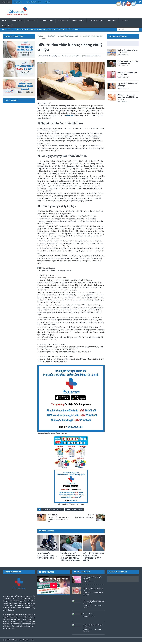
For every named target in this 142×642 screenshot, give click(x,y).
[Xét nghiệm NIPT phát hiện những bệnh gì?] (111, 63)
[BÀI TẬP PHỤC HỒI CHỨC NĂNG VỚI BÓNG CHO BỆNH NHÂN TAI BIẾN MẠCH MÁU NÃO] (71, 543)
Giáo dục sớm (46, 21)
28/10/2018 (87, 616)
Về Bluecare (6, 2)
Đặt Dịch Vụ (18, 2)
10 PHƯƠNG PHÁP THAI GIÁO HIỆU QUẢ (92, 578)
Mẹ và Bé (30, 21)
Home (4, 21)
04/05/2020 (122, 77)
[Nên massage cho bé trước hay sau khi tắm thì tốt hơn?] (111, 97)
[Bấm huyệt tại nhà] (76, 616)
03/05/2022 (122, 66)
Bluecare (17, 640)
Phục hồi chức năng (74, 509)
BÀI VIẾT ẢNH (77, 21)
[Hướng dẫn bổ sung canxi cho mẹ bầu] (111, 74)
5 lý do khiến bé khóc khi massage (127, 85)
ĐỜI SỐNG (112, 21)
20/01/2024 (122, 88)
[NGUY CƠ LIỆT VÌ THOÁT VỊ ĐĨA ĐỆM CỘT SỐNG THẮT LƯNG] (48, 543)
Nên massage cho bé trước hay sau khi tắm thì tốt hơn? (128, 97)
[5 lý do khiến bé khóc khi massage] (111, 86)
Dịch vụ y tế (7, 25)
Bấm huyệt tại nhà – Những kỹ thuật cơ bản (93, 626)
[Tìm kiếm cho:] (128, 29)
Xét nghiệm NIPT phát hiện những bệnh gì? (128, 62)
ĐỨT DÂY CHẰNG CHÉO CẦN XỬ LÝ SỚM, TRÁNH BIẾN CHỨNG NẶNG (93, 556)
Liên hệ (47, 2)
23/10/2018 (87, 592)
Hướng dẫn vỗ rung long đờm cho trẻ (127, 51)
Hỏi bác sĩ (62, 21)
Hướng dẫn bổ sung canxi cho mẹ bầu (128, 73)
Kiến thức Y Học (95, 21)
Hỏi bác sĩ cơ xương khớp (72, 56)
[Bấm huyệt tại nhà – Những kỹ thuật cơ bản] (76, 627)
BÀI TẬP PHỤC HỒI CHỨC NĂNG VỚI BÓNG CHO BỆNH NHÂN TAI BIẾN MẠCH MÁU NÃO (70, 556)
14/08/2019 (87, 581)
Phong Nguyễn (55, 56)
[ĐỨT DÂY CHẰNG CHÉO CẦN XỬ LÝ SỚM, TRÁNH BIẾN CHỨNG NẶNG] (94, 543)
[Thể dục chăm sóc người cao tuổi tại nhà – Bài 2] (76, 603)
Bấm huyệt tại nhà (89, 614)
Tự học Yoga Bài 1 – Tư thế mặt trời (93, 589)
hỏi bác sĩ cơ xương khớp (52, 509)
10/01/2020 (44, 56)
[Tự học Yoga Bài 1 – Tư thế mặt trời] (76, 590)
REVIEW (123, 21)
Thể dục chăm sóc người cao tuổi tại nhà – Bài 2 (93, 602)
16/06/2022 (122, 55)
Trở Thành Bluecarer (34, 2)
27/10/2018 (87, 605)
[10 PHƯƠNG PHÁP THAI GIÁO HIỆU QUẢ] (76, 579)
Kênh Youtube (48, 572)
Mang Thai (16, 21)
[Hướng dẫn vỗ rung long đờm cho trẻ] (111, 52)
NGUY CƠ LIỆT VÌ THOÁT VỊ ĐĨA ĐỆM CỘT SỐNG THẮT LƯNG (47, 555)
